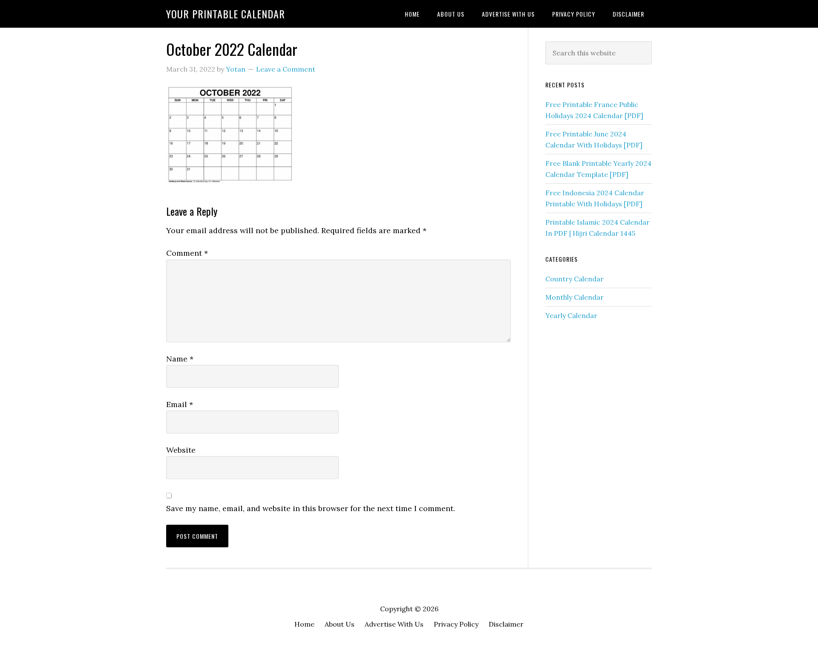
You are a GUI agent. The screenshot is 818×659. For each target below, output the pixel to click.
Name (179, 359)
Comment (187, 253)
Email (179, 404)
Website (181, 450)
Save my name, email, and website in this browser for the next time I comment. (310, 508)
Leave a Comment (285, 69)
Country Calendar (574, 279)
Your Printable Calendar (225, 13)
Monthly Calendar (574, 297)
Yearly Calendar (571, 315)
